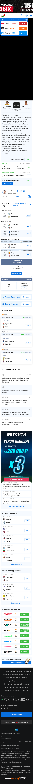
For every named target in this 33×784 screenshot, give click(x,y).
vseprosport (3, 15)
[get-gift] (26, 15)
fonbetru (16, 392)
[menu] (31, 15)
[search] (22, 15)
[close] (26, 20)
